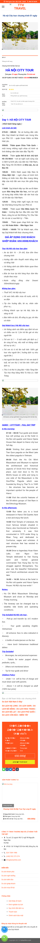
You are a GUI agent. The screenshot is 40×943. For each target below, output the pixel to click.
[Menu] (3, 7)
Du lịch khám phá (8, 872)
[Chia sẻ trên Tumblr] (17, 769)
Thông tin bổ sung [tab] (7, 61)
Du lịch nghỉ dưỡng (8, 876)
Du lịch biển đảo (7, 880)
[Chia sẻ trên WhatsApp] (3, 769)
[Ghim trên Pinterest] (13, 769)
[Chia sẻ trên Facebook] (7, 769)
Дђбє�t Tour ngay (20, 762)
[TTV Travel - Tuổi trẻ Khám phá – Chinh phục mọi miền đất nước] (20, 6)
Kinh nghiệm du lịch (16, 905)
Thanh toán (13, 912)
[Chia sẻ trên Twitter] (10, 769)
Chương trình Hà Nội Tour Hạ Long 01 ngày (19, 809)
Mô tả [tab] (3, 57)
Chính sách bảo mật (16, 915)
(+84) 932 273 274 (13, 856)
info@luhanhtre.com (13, 860)
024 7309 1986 (11, 853)
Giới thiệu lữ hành (15, 901)
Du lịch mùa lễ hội (8, 888)
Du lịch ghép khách (8, 884)
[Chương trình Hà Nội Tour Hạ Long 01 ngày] (20, 795)
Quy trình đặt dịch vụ (16, 908)
